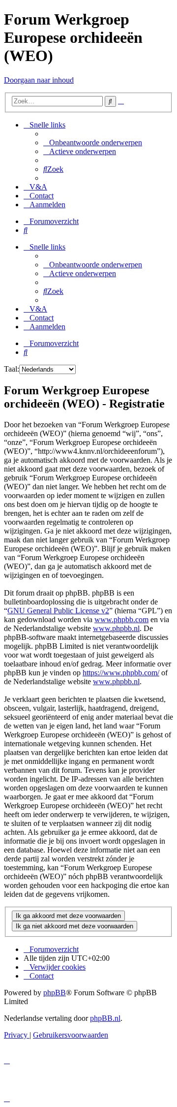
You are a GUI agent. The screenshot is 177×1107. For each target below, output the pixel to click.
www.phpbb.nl (116, 628)
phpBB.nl (105, 1018)
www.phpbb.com (121, 619)
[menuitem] (92, 142)
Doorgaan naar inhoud (39, 80)
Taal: (11, 369)
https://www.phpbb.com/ (121, 672)
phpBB (54, 992)
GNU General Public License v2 (58, 610)
